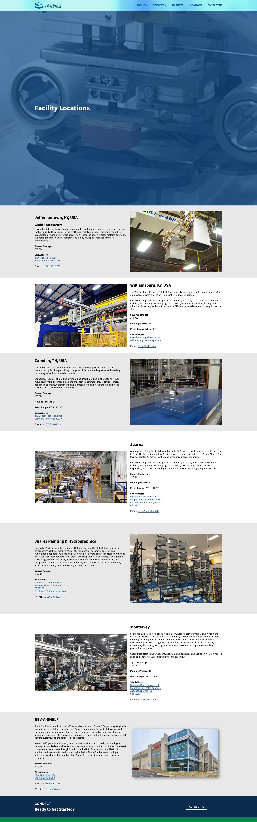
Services (158, 5)
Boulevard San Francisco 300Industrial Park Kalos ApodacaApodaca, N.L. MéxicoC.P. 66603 (145, 689)
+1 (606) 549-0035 (147, 346)
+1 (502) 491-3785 (51, 266)
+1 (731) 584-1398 (52, 424)
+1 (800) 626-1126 (51, 783)
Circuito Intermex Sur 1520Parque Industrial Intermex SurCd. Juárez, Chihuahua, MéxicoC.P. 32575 (145, 501)
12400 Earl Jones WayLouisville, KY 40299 (46, 776)
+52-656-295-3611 (51, 596)
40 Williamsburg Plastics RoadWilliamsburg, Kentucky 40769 (145, 339)
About (141, 5)
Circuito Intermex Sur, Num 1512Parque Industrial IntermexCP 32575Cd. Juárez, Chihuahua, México (51, 587)
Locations (195, 5)
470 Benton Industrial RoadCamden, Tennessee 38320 (48, 417)
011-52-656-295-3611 (148, 511)
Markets (177, 5)
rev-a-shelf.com (52, 789)
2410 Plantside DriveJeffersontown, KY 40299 (47, 259)
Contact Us (214, 5)
